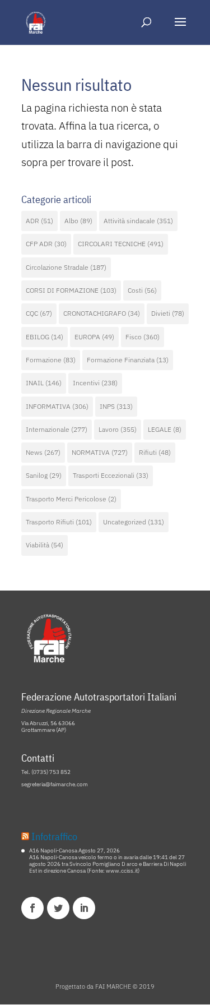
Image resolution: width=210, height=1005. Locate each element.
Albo (78, 220)
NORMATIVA (100, 452)
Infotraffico (54, 836)
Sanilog (44, 475)
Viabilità (44, 545)
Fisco (142, 337)
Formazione (51, 360)
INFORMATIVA (57, 406)
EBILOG (44, 337)
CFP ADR (46, 243)
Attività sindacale (138, 220)
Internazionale (56, 429)
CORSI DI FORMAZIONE (71, 290)
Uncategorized (133, 522)
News (43, 452)
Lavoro (118, 429)
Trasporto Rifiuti (59, 522)
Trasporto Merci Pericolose (71, 499)
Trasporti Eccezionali (110, 475)
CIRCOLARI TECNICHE (121, 243)
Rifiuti (155, 452)
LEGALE (164, 429)
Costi (142, 290)
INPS (116, 406)
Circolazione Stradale (66, 267)
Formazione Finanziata (128, 360)
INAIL (44, 383)
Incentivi (95, 383)
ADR (39, 220)
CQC (39, 313)
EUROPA (94, 337)
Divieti (167, 313)
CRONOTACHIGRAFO (101, 313)
